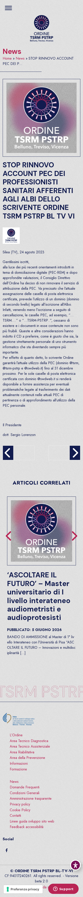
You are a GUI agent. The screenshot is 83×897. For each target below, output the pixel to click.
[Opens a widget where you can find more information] (63, 889)
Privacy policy (20, 804)
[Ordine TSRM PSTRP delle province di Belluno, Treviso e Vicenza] (42, 28)
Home (7, 58)
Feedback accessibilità (26, 826)
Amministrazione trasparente (31, 798)
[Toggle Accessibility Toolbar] (75, 865)
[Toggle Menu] (8, 8)
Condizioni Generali (24, 792)
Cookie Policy (20, 810)
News (12, 51)
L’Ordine (16, 735)
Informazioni (19, 763)
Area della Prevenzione (27, 757)
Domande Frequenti (24, 787)
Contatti (15, 815)
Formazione (18, 769)
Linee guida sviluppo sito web (32, 821)
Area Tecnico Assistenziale (30, 746)
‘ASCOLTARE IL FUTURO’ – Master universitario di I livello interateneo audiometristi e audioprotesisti (38, 596)
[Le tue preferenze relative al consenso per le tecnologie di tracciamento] (23, 889)
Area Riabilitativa (22, 752)
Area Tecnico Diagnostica (29, 740)
